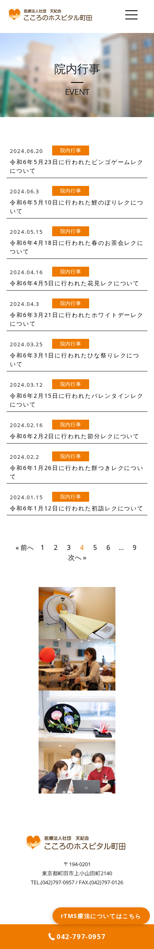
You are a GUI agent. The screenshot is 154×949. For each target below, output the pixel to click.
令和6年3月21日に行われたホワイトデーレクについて (77, 319)
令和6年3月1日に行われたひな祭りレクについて (75, 359)
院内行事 (71, 150)
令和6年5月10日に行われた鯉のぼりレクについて (77, 206)
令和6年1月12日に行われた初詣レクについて (77, 508)
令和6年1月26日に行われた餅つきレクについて (77, 472)
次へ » (77, 557)
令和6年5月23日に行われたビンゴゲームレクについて (77, 166)
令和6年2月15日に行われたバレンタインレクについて (77, 400)
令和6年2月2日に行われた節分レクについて (75, 436)
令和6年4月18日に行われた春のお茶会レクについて (77, 247)
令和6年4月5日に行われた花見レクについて (75, 283)
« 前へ (25, 547)
